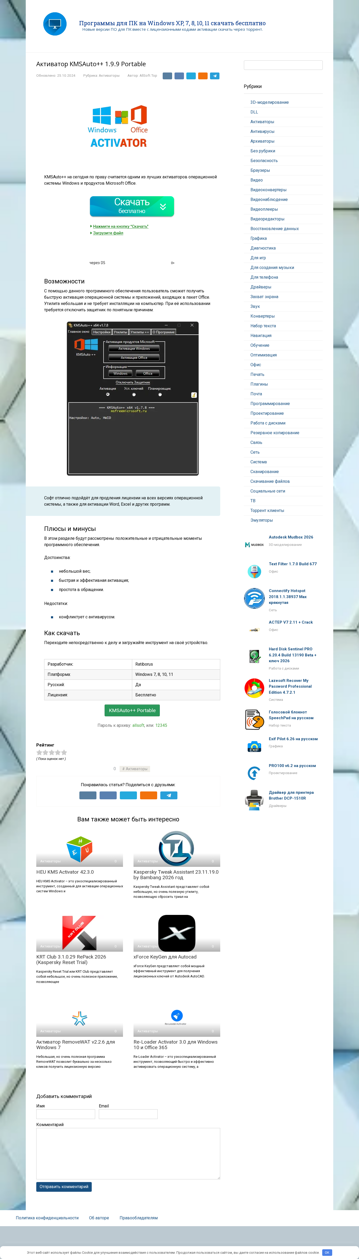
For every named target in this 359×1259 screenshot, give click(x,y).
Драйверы (260, 286)
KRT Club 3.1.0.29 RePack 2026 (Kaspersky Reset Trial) (71, 959)
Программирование (270, 403)
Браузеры (260, 170)
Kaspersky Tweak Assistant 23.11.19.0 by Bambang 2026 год (176, 874)
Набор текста (263, 325)
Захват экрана (264, 296)
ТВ (252, 500)
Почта (256, 393)
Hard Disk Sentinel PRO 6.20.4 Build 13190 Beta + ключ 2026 (292, 655)
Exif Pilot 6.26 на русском (293, 739)
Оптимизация (263, 355)
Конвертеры (262, 316)
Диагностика (263, 248)
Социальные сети (267, 491)
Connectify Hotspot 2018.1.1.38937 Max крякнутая (288, 596)
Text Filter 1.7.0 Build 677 (293, 564)
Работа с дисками (267, 423)
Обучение (259, 345)
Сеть (255, 452)
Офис (255, 364)
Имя (40, 1105)
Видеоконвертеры (268, 189)
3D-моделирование (269, 102)
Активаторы (109, 75)
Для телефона (264, 277)
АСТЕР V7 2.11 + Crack (291, 622)
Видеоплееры (264, 209)
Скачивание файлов (270, 481)
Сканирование (264, 471)
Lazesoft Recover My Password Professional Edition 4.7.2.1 (290, 686)
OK (327, 1253)
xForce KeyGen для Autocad (165, 957)
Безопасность (264, 160)
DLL (254, 112)
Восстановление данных (274, 228)
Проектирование (267, 413)
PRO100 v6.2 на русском (292, 765)
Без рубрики (262, 150)
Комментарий (50, 1124)
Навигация (260, 335)
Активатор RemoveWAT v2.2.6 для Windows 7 (75, 1044)
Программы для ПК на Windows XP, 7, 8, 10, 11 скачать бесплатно (172, 23)
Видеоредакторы (267, 218)
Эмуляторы (261, 520)
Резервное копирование (274, 432)
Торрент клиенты (267, 510)
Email (104, 1105)
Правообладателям (139, 1217)
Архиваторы (262, 141)
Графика (258, 238)
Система (258, 461)
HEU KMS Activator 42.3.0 (65, 872)
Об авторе (99, 1217)
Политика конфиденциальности (47, 1217)
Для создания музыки (272, 267)
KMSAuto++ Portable (132, 710)
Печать (257, 374)
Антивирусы (262, 131)
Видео (256, 180)
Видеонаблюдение (269, 199)
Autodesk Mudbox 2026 (291, 537)
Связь (256, 442)
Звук (255, 306)
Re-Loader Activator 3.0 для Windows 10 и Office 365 (176, 1044)
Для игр (258, 257)
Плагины (259, 384)
